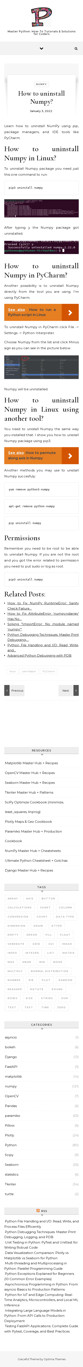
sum (64, 998)
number (14, 980)
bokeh (10, 1047)
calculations (20, 907)
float (65, 934)
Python (11, 1145)
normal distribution (50, 971)
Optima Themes (55, 1359)
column (65, 907)
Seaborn (12, 1165)
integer (32, 952)
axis (30, 898)
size (29, 998)
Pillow (9, 1125)
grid (36, 943)
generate (16, 943)
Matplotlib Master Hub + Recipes (31, 763)
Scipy (9, 1155)
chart (45, 907)
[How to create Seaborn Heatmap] (69, 690)
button (48, 898)
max (11, 962)
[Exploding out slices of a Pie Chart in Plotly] (13, 690)
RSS (44, 1211)
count (42, 916)
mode (58, 962)
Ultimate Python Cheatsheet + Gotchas (36, 861)
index (12, 952)
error (32, 934)
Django (11, 1057)
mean (27, 962)
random (66, 980)
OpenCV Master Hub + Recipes (30, 773)
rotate (37, 989)
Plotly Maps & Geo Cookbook (28, 822)
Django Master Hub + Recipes (29, 870)
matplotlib (13, 1076)
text (28, 1007)
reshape (15, 989)
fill (49, 934)
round (57, 989)
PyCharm (49, 671)
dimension (17, 925)
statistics (11, 1174)
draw (38, 925)
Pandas (11, 1106)
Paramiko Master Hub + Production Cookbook (33, 836)
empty (13, 934)
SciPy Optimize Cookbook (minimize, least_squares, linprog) (34, 807)
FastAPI (11, 1067)
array (13, 898)
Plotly (9, 1135)
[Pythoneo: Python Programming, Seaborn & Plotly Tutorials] (41, 17)
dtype (57, 925)
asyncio (11, 1037)
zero (61, 1007)
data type (65, 916)
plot (46, 980)
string (47, 998)
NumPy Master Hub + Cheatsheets (33, 851)
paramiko (12, 1116)
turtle (9, 1194)
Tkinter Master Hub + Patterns (29, 792)
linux (13, 671)
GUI (51, 943)
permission (29, 671)
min (42, 962)
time (45, 1007)
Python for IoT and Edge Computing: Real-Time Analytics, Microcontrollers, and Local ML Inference (41, 1300)
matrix (69, 952)
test (12, 1007)
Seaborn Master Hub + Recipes (30, 783)
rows (13, 998)
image (67, 943)
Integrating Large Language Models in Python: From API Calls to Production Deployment (35, 1315)
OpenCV (12, 1096)
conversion (18, 916)
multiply (15, 971)
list (50, 952)
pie (31, 980)
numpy (41, 84)
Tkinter (10, 1184)
